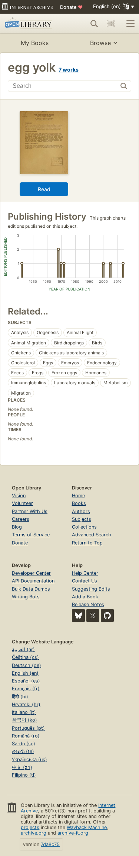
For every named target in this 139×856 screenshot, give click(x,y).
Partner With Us (29, 511)
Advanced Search (91, 534)
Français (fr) (26, 688)
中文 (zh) (22, 767)
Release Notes (88, 604)
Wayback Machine (87, 827)
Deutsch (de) (26, 665)
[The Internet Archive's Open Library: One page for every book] (30, 23)
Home (78, 495)
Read (44, 189)
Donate (71, 7)
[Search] (94, 24)
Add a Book (85, 596)
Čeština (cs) (25, 657)
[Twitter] (92, 615)
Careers (20, 519)
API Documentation (33, 581)
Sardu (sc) (23, 743)
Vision (19, 495)
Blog (17, 527)
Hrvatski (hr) (26, 704)
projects (30, 827)
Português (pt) (28, 728)
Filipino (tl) (24, 775)
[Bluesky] (78, 615)
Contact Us (84, 581)
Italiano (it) (24, 712)
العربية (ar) (23, 649)
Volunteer (22, 503)
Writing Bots (26, 596)
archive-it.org (72, 833)
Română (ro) (26, 736)
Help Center (85, 573)
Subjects (81, 519)
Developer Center (31, 573)
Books (79, 503)
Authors (81, 511)
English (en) (25, 673)
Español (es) (26, 681)
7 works (69, 69)
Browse (100, 43)
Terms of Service (31, 534)
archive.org (33, 833)
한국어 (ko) (24, 720)
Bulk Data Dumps (31, 589)
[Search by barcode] (111, 24)
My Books (35, 43)
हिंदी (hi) (20, 696)
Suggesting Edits (91, 589)
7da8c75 (50, 844)
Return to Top (87, 543)
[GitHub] (107, 615)
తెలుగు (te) (23, 751)
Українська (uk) (29, 759)
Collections (84, 527)
